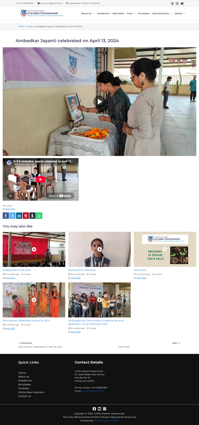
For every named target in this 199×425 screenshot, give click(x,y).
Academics (103, 13)
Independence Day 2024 (17, 270)
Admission (118, 13)
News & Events (160, 13)
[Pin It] (26, 215)
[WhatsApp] (39, 215)
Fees (129, 13)
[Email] (44, 215)
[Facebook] (172, 3)
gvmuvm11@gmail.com (92, 391)
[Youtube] (182, 3)
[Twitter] (12, 215)
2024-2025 (10, 209)
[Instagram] (177, 3)
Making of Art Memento (82, 270)
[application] (92, 13)
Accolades (143, 13)
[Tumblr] (32, 215)
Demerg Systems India (106, 420)
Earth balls (140, 270)
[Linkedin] (19, 215)
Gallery (178, 13)
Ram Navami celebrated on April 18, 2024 (26, 320)
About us (86, 13)
